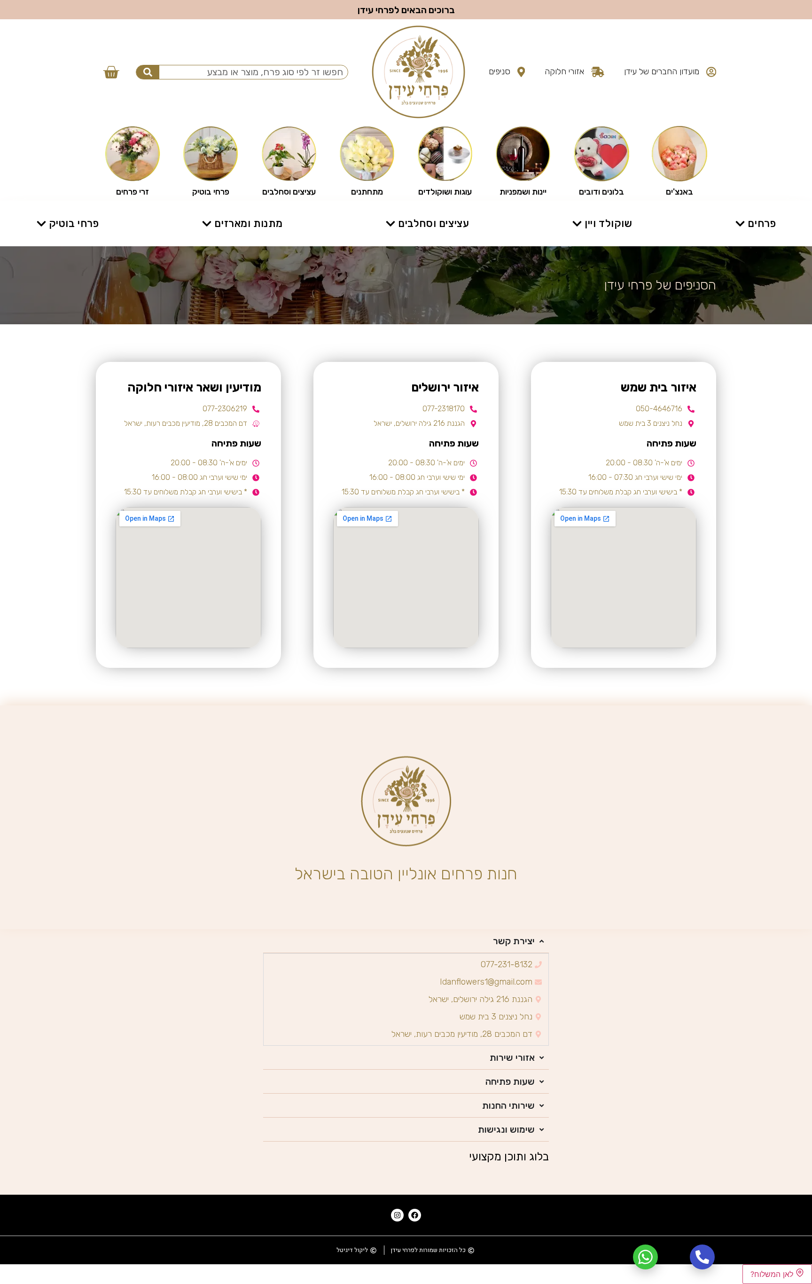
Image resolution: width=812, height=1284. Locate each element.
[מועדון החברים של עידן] (711, 72)
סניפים (499, 71)
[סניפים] (521, 72)
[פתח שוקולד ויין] (577, 223)
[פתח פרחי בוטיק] (41, 223)
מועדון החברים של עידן (661, 71)
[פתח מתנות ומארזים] (207, 223)
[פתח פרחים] (740, 223)
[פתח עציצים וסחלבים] (390, 223)
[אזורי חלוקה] (597, 72)
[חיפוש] (148, 72)
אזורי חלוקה (564, 71)
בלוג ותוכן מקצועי (509, 1156)
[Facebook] (414, 1215)
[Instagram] (397, 1215)
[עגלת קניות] (111, 71)
